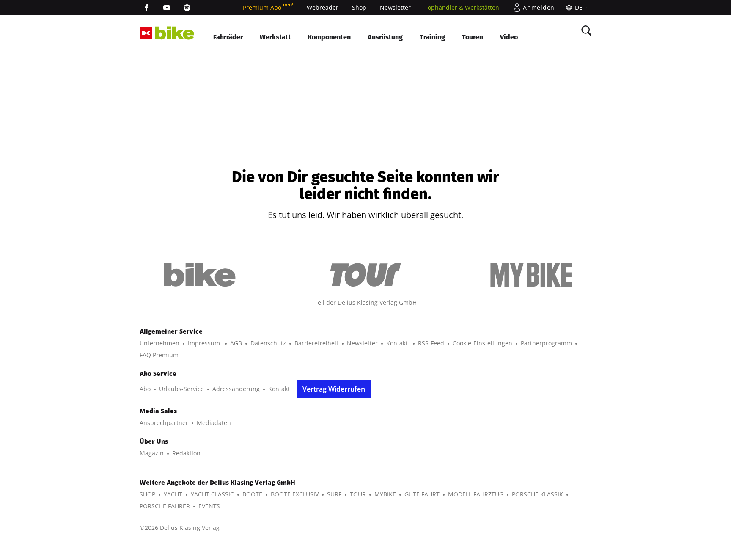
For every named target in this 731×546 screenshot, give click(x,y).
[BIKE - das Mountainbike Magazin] (174, 33)
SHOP (147, 494)
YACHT (173, 494)
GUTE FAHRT (422, 494)
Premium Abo (268, 7)
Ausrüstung (385, 37)
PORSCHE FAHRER (165, 506)
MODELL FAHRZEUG (475, 494)
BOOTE (252, 494)
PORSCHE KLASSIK (537, 494)
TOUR (358, 494)
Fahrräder (228, 37)
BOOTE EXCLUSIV (295, 494)
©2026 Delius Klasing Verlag (180, 528)
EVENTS (209, 506)
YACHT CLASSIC (212, 494)
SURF (334, 494)
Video (509, 37)
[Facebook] (146, 7)
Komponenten (329, 37)
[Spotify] (187, 7)
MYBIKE (385, 494)
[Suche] (586, 30)
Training (432, 37)
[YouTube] (166, 7)
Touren (472, 37)
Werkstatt (275, 37)
